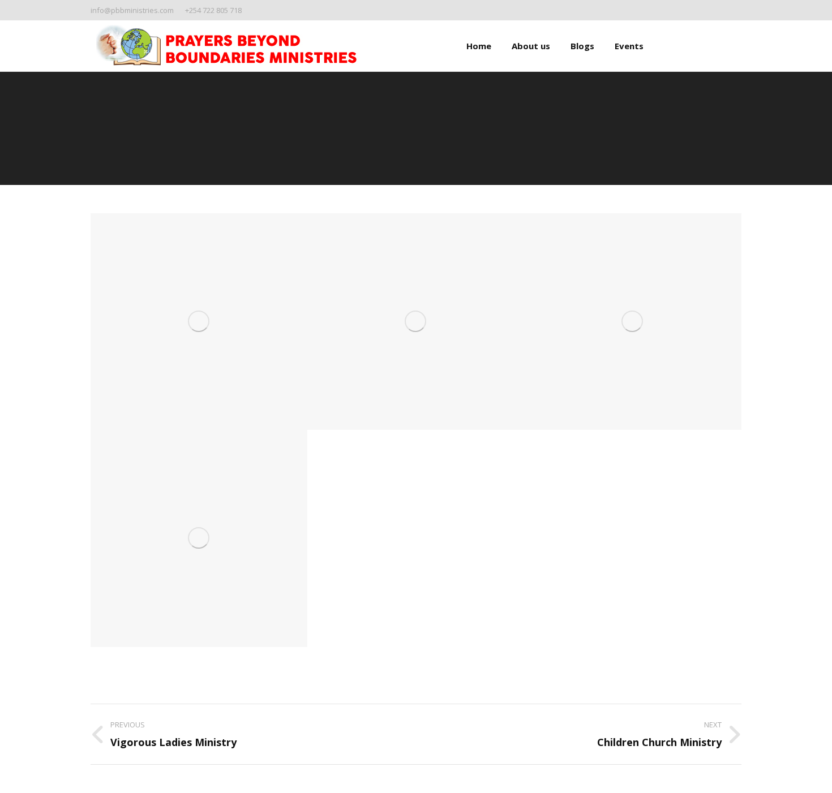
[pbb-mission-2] (633, 321)
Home (360, 128)
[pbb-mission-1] (415, 321)
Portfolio (396, 128)
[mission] (199, 321)
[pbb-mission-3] (199, 538)
